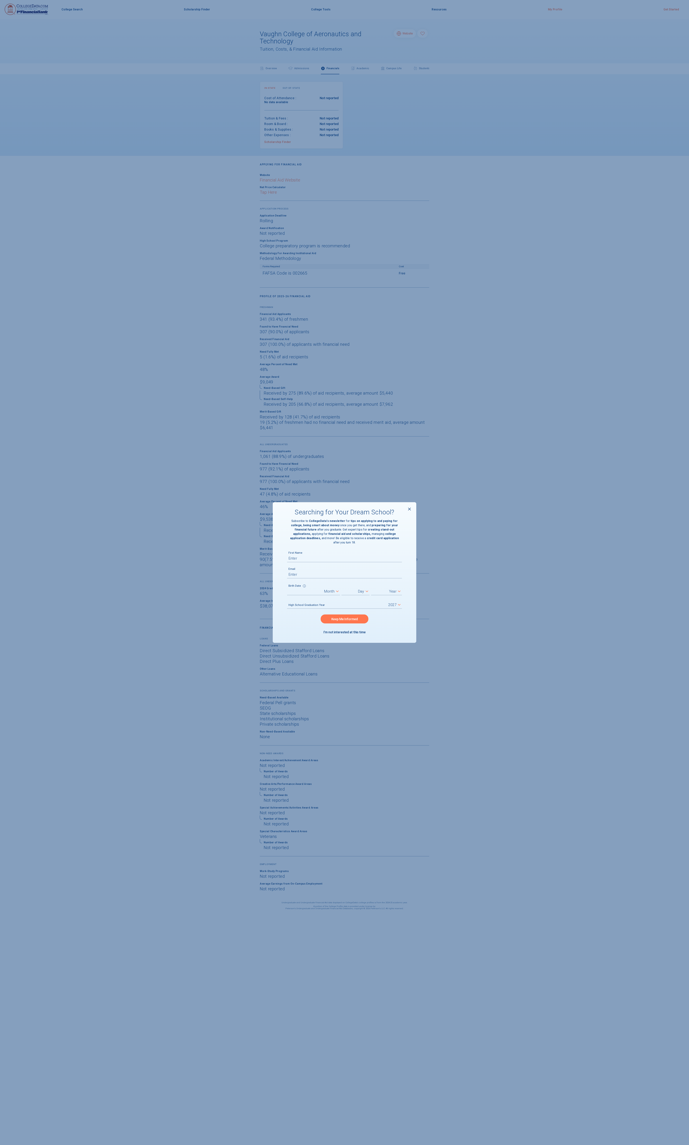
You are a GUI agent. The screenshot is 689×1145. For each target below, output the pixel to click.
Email (292, 569)
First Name (295, 552)
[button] (304, 586)
